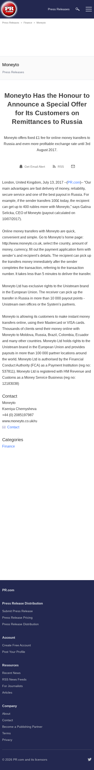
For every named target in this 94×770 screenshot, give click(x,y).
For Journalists (12, 686)
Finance (28, 22)
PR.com (74, 182)
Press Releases (10, 22)
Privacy (7, 739)
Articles (7, 692)
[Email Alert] (21, 166)
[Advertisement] (47, 41)
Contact (13, 427)
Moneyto (41, 22)
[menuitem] (78, 9)
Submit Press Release (17, 611)
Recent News (11, 673)
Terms (6, 733)
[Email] (73, 166)
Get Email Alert (34, 166)
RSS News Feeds (14, 679)
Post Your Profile (13, 651)
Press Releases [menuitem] (59, 9)
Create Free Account (16, 645)
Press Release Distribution (20, 624)
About (6, 713)
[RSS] (55, 166)
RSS (61, 166)
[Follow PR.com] (89, 759)
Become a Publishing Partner (22, 726)
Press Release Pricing (17, 617)
